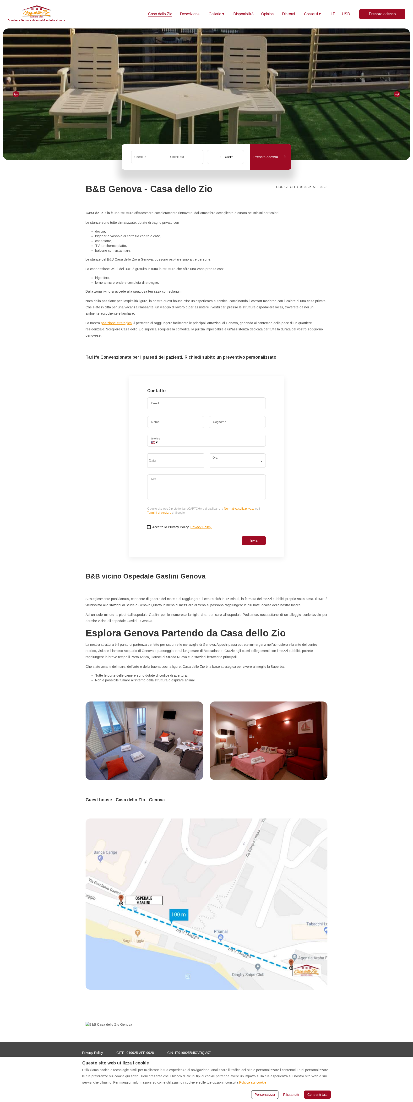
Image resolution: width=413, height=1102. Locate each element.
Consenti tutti (317, 1094)
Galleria (216, 14)
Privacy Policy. (201, 527)
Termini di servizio (159, 512)
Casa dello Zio (160, 14)
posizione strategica (116, 323)
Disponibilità (243, 14)
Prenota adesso (382, 14)
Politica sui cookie (252, 1082)
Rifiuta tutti (291, 1094)
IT (333, 14)
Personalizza (265, 1094)
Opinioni (267, 14)
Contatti (312, 14)
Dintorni (288, 14)
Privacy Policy (92, 1053)
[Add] (237, 157)
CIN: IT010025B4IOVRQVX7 (189, 1053)
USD (346, 14)
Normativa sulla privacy (239, 508)
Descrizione (190, 14)
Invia (253, 540)
